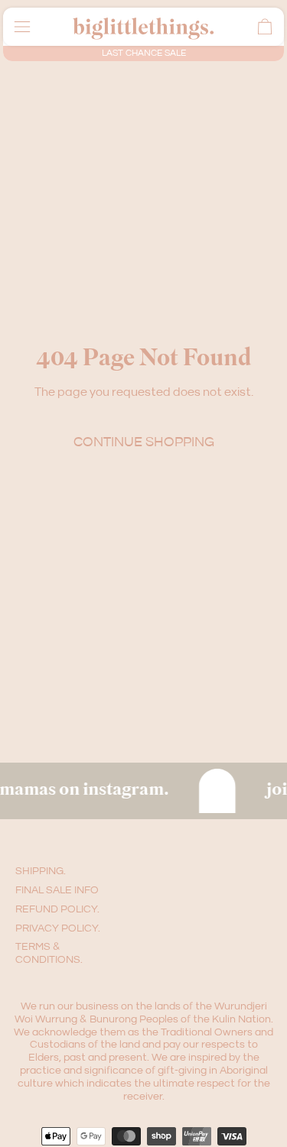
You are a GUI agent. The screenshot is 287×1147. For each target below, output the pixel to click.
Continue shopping (143, 442)
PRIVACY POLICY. (57, 928)
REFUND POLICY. (57, 909)
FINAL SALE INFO (57, 890)
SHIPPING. (40, 871)
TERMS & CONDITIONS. (49, 953)
